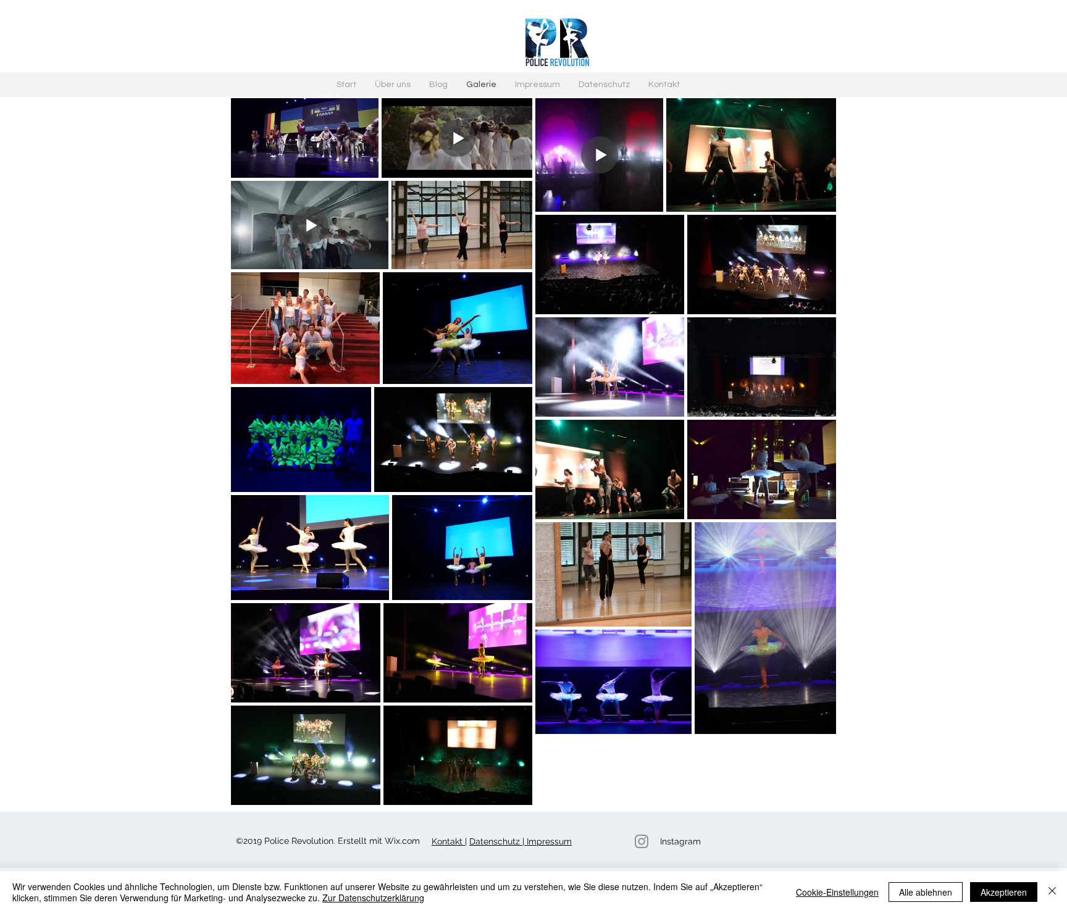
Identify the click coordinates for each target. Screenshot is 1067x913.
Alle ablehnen (925, 892)
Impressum (548, 841)
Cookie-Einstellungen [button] (837, 892)
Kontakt (448, 841)
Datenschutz (495, 841)
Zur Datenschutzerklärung (373, 897)
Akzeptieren (1004, 892)
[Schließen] (1052, 892)
